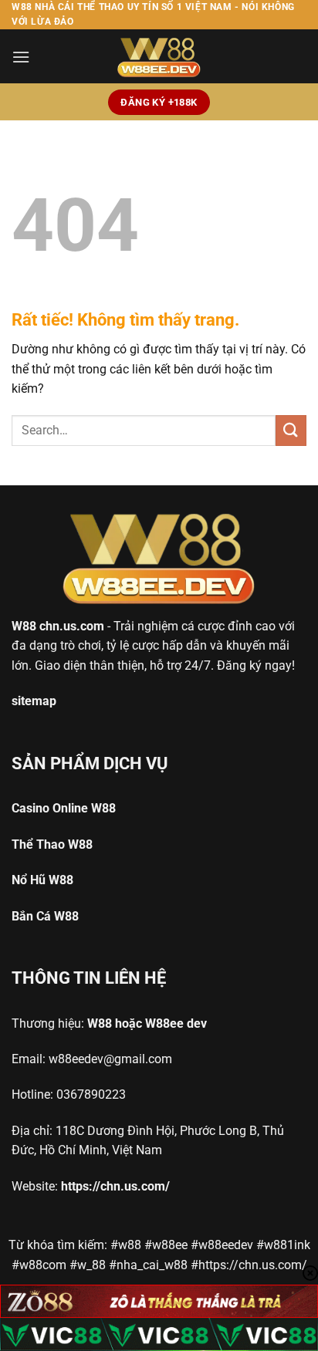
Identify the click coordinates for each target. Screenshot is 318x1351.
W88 (24, 626)
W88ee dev (176, 1023)
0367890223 (91, 1094)
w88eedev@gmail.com (110, 1059)
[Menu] (21, 57)
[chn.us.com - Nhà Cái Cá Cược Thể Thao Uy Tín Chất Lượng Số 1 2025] (159, 56)
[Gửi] (291, 430)
